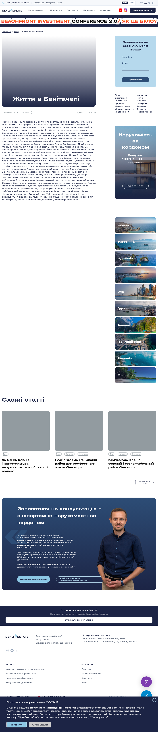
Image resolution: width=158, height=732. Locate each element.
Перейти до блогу (144, 482)
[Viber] (146, 681)
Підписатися (135, 80)
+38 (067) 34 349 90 (17, 3)
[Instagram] (125, 10)
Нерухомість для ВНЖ (19, 682)
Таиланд (142, 106)
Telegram (50, 3)
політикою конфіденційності (50, 707)
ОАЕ (121, 291)
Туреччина (126, 241)
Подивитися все (136, 186)
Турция (141, 109)
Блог (16, 32)
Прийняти (16, 724)
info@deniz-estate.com (96, 635)
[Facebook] (17, 650)
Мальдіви (125, 375)
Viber (59, 3)
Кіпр (121, 275)
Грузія (123, 308)
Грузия (119, 103)
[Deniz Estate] (12, 10)
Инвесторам (122, 106)
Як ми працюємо (91, 673)
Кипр (140, 98)
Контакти (105, 10)
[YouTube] (120, 10)
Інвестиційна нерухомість (21, 673)
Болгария (121, 98)
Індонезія (125, 258)
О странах (24, 112)
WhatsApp (39, 3)
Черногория (144, 112)
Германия (121, 100)
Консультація (141, 10)
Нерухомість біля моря (19, 678)
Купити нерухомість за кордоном (25, 669)
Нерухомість (35, 10)
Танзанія (125, 358)
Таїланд (124, 325)
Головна (6, 32)
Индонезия (122, 112)
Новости (142, 100)
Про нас (71, 10)
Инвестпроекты (125, 109)
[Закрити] (154, 700)
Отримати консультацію (33, 579)
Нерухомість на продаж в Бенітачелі (25, 122)
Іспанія (123, 225)
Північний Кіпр (129, 341)
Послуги (55, 10)
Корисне (88, 10)
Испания (8, 112)
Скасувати (40, 724)
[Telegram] (146, 695)
